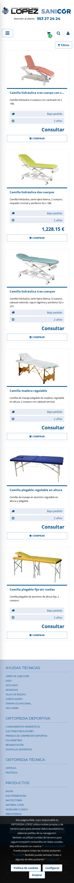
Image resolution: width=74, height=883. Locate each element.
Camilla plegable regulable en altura (36, 490)
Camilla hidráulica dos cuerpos (32, 192)
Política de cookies (53, 846)
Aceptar (18, 855)
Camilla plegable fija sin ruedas (32, 589)
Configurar (52, 859)
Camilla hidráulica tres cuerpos (32, 291)
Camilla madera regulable (28, 391)
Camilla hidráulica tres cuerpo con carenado (42, 93)
